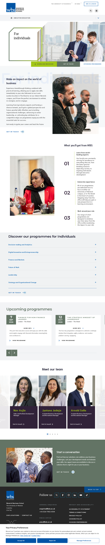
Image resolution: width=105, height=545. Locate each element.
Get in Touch (68, 64)
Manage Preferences (84, 540)
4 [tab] (55, 434)
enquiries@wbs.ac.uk (47, 509)
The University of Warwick (61, 4)
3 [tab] (52, 434)
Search (91, 11)
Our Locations (12, 515)
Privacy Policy (75, 515)
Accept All (21, 540)
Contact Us (27, 515)
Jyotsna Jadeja (51, 410)
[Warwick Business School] (15, 7)
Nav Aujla (20, 410)
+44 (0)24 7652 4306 (47, 511)
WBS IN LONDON (91, 4)
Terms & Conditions (77, 512)
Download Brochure (45, 64)
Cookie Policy (36, 535)
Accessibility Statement (79, 509)
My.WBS (77, 4)
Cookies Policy (75, 519)
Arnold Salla (78, 410)
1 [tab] (47, 434)
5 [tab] (57, 434)
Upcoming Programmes (92, 64)
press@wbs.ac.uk (45, 522)
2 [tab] (50, 434)
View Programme (19, 340)
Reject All (52, 540)
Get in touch (14, 292)
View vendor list (25, 535)
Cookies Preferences (78, 522)
